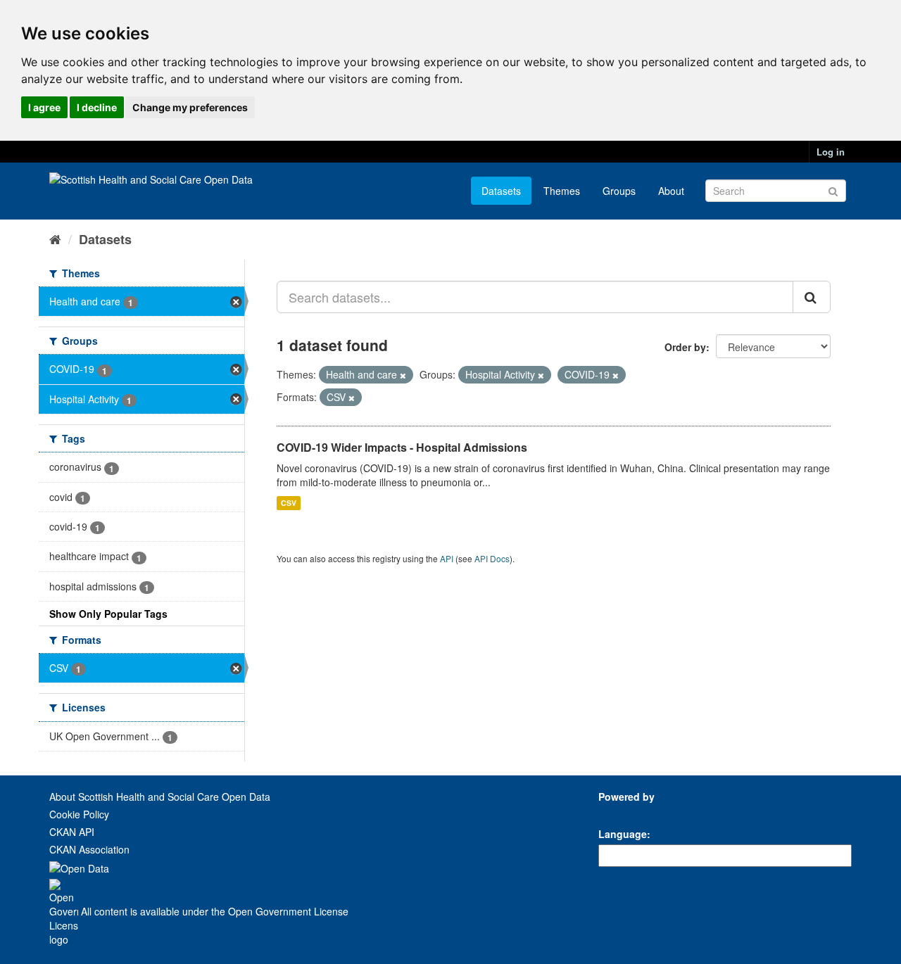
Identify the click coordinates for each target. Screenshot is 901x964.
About (671, 191)
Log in (831, 151)
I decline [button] (97, 107)
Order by (685, 347)
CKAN (622, 812)
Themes (561, 191)
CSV (288, 502)
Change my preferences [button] (190, 107)
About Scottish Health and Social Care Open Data (159, 796)
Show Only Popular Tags (108, 614)
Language (622, 834)
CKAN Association (89, 849)
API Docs (492, 558)
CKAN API (71, 832)
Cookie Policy (79, 814)
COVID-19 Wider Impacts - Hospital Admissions (402, 447)
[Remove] (403, 375)
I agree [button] (44, 107)
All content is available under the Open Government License (213, 911)
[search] (812, 297)
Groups (619, 191)
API (446, 558)
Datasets (501, 191)
